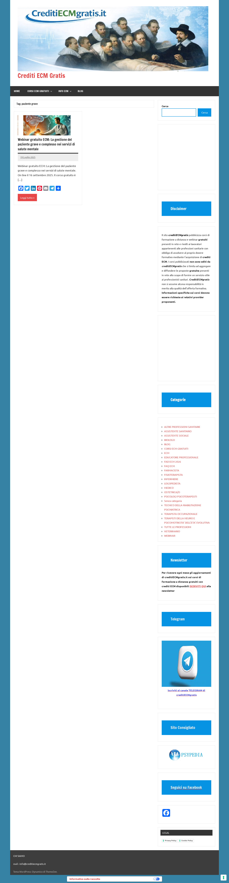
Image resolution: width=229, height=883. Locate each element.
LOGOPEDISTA (172, 483)
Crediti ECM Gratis (41, 75)
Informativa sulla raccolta (84, 879)
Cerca (204, 112)
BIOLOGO (169, 439)
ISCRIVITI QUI (198, 586)
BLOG (80, 91)
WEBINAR (169, 535)
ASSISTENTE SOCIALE (176, 435)
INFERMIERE (171, 479)
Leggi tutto (26, 197)
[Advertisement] (186, 158)
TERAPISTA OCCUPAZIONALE (180, 513)
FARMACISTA (171, 470)
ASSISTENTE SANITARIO (177, 431)
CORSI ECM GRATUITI (38, 91)
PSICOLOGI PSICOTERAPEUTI (180, 496)
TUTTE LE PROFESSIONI (177, 526)
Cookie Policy (187, 840)
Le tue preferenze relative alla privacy (128, 879)
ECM (166, 452)
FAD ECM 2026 (172, 461)
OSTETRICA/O (172, 492)
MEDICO (169, 487)
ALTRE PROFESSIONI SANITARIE (182, 426)
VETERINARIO (172, 531)
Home (17, 91)
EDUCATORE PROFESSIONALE (181, 457)
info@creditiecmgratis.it (33, 863)
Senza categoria (173, 500)
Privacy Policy (170, 840)
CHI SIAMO (19, 855)
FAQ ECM (169, 465)
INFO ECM (63, 91)
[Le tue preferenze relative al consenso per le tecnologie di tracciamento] (224, 878)
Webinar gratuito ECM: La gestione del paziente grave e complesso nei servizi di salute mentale (46, 144)
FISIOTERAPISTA (173, 474)
